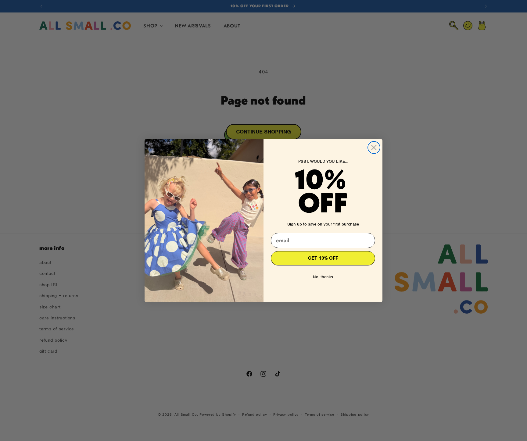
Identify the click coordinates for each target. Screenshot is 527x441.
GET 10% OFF (323, 258)
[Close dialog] (374, 147)
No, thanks (323, 276)
